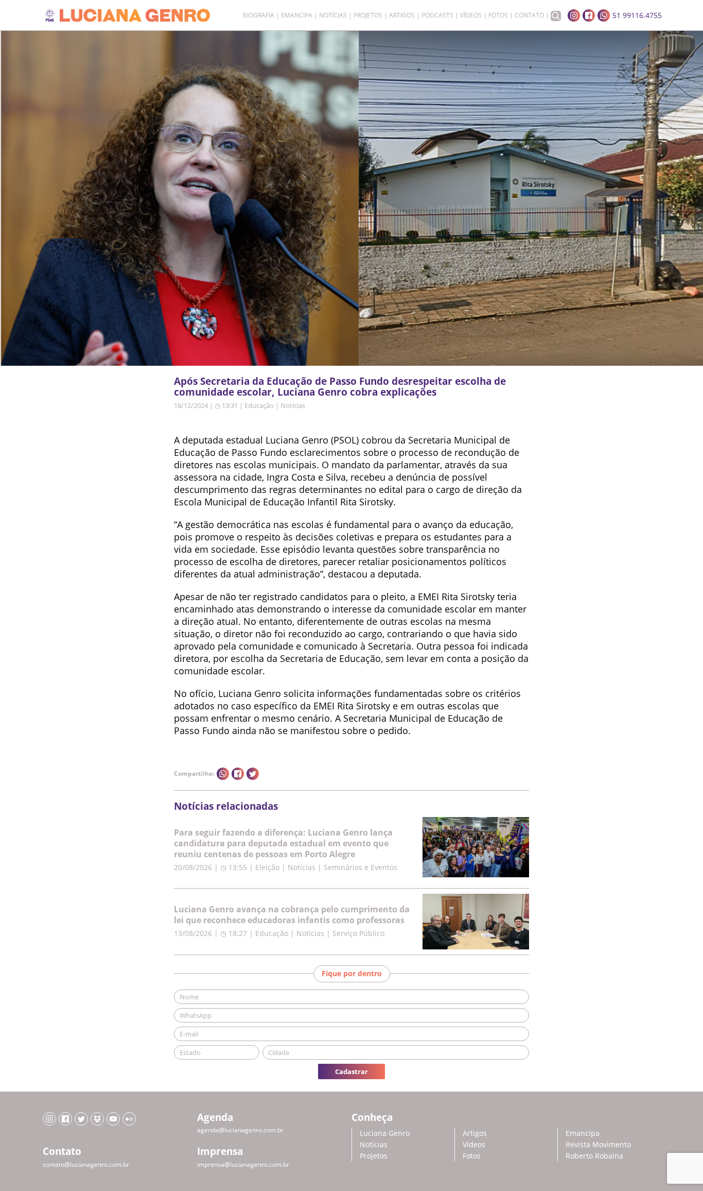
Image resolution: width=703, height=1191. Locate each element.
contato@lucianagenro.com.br (86, 1164)
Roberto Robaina (594, 1156)
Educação (259, 405)
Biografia (258, 15)
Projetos (368, 15)
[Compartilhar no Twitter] (253, 774)
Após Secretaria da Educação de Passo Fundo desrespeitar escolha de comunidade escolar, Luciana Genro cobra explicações (340, 386)
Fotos (498, 15)
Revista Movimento (598, 1144)
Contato (529, 15)
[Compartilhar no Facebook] (238, 774)
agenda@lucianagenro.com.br (240, 1130)
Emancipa (296, 15)
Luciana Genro (385, 1133)
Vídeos (471, 15)
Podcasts (437, 15)
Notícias (333, 15)
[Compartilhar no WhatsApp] (223, 774)
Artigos (402, 15)
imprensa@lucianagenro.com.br (243, 1164)
